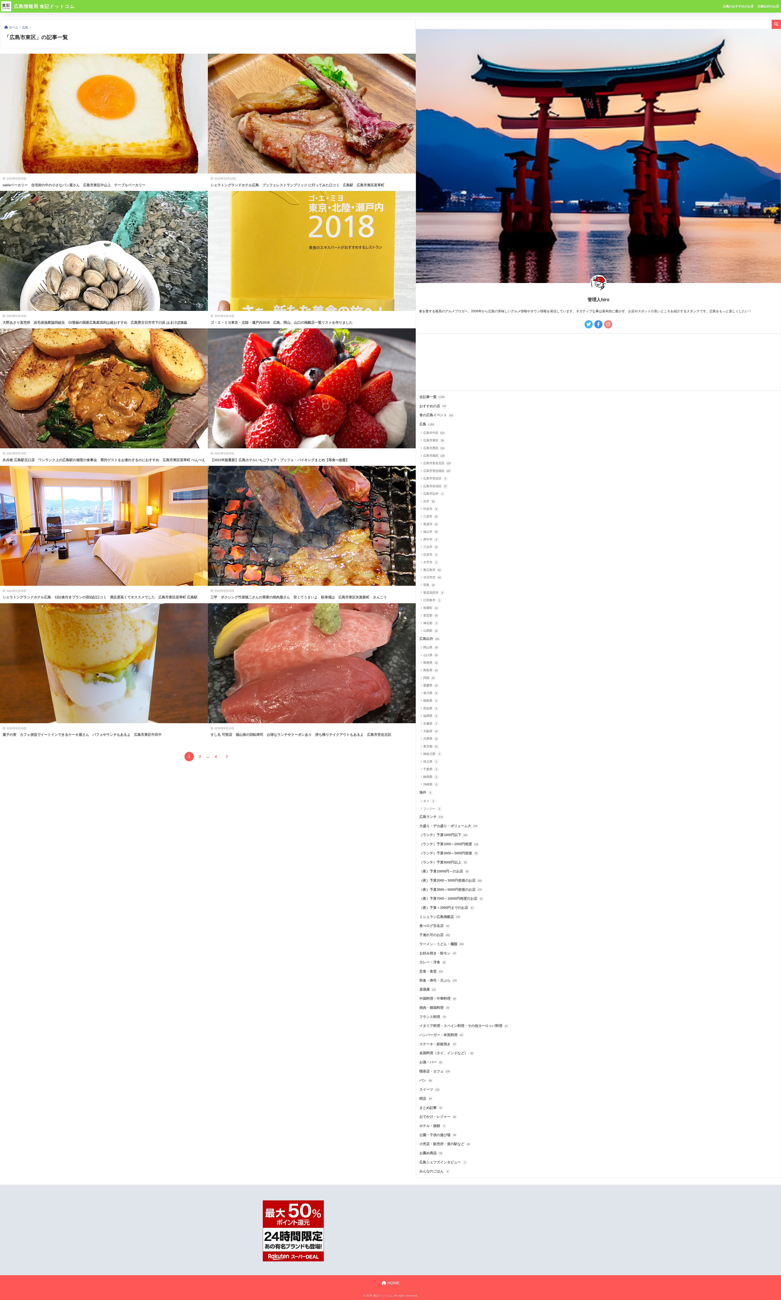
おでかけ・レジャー (437, 1117)
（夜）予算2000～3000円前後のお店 (450, 880)
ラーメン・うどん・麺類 (441, 944)
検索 (776, 24)
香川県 (430, 693)
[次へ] (226, 756)
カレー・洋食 (432, 962)
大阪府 (430, 731)
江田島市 (431, 600)
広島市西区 (433, 448)
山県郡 (430, 630)
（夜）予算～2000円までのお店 (446, 908)
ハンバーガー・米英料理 (441, 1035)
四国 (429, 677)
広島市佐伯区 (435, 486)
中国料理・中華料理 (437, 999)
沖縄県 (430, 784)
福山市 (430, 531)
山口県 (430, 655)
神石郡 (430, 623)
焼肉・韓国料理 (434, 1008)
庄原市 (430, 554)
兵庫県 (430, 738)
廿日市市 (432, 577)
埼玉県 (430, 761)
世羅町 (430, 608)
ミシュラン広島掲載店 (439, 917)
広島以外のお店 (768, 6)
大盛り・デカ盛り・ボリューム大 (448, 826)
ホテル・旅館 (432, 1126)
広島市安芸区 (434, 478)
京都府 (430, 723)
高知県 (430, 708)
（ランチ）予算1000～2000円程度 (448, 844)
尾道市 (430, 524)
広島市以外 (433, 493)
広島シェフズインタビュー (442, 1162)
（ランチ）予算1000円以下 (443, 835)
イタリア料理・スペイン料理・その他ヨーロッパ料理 (463, 1026)
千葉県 (430, 769)
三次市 (430, 547)
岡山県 (430, 647)
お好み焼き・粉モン (437, 953)
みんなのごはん (433, 1171)
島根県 (430, 662)
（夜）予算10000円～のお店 (444, 871)
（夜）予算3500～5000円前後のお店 (450, 890)
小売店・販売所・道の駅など (444, 1144)
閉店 (425, 1099)
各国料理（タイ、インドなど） (446, 1053)
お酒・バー (430, 1062)
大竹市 (430, 562)
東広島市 (432, 570)
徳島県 (430, 700)
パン (425, 1080)
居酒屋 (427, 989)
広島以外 (429, 639)
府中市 (430, 539)
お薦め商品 (430, 1153)
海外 (425, 792)
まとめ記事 (430, 1108)
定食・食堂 (431, 971)
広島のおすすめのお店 (738, 6)
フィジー (431, 808)
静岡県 (430, 776)
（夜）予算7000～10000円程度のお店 (451, 898)
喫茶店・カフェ (434, 1071)
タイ (428, 801)
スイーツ (429, 1089)
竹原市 (430, 509)
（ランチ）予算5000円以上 (443, 862)
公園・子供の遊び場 (437, 1135)
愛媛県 (430, 685)
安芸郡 (430, 615)
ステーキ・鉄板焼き (437, 1044)
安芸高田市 (433, 592)
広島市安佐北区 (437, 463)
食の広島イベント (436, 415)
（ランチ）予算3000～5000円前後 (448, 853)
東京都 (430, 746)
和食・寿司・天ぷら (438, 980)
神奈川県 (431, 754)
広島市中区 (434, 432)
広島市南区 (434, 455)
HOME (393, 1283)
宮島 (429, 585)
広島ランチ (431, 817)
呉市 (429, 501)
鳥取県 (430, 670)
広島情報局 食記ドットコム (43, 6)
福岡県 (430, 716)
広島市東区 (433, 440)
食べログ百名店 (434, 926)
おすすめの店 (432, 406)
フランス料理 (432, 1017)
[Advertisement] (538, 362)
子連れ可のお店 (434, 935)
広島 (426, 424)
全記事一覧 (432, 397)
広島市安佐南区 (437, 471)
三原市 (430, 516)
